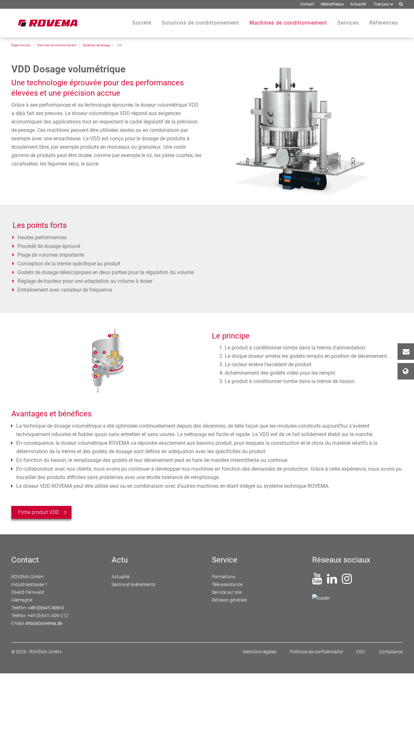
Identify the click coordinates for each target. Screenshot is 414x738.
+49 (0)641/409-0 (46, 607)
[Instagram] (347, 581)
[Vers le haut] (401, 725)
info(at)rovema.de (44, 623)
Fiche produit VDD (38, 512)
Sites (406, 371)
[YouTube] (317, 581)
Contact (406, 351)
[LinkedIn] (332, 581)
